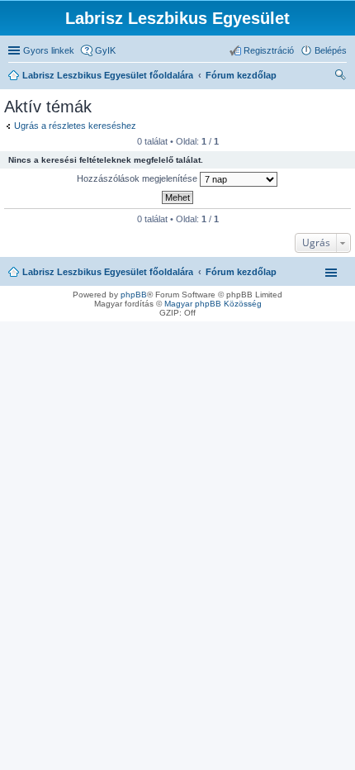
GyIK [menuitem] (105, 50)
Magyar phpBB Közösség (213, 303)
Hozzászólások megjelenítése (138, 178)
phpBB (134, 294)
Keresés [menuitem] (340, 76)
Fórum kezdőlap (241, 272)
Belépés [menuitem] (331, 50)
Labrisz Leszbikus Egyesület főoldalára (107, 272)
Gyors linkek (48, 50)
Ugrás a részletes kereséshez (75, 126)
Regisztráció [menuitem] (269, 50)
